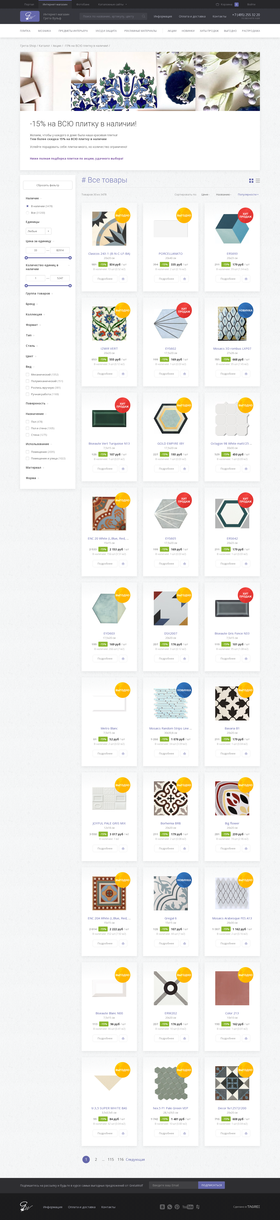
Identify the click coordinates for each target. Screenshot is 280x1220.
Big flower (232, 823)
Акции (172, 31)
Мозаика (44, 31)
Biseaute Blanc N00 (109, 1013)
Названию (223, 194)
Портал (29, 4)
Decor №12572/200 (232, 1108)
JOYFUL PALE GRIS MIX (109, 823)
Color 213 (232, 1013)
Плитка (25, 31)
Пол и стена (42, 428)
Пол (36, 421)
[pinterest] (177, 1206)
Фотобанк (83, 4)
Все (38, 213)
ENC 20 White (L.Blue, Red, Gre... (111, 538)
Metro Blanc (109, 728)
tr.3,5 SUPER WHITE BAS (109, 1108)
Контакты (219, 16)
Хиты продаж (209, 31)
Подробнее (105, 279)
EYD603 (109, 633)
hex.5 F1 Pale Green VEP (170, 1108)
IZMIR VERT (109, 348)
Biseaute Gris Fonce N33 (232, 633)
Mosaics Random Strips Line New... (173, 728)
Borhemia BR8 (170, 823)
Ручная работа (45, 394)
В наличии (41, 206)
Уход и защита (106, 31)
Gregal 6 (171, 918)
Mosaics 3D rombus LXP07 (232, 348)
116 (120, 1159)
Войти (251, 4)
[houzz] (197, 1206)
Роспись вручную (45, 387)
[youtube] (188, 1206)
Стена (39, 435)
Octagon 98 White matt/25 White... (235, 443)
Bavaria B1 (232, 728)
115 (111, 1159)
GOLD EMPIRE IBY (170, 443)
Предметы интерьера (73, 31)
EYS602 (170, 348)
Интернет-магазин (55, 4)
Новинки (188, 31)
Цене (204, 194)
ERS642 (232, 538)
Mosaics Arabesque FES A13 (232, 918)
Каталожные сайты (111, 4)
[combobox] (38, 231)
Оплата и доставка (192, 16)
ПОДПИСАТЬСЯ (211, 1185)
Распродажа (251, 31)
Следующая (135, 1159)
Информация (163, 16)
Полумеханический (47, 381)
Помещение (43, 452)
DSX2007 (170, 633)
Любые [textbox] (32, 231)
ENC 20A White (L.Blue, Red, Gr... (111, 918)
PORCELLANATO (171, 253)
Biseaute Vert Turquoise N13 (109, 443)
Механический (44, 374)
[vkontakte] (162, 1206)
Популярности (247, 194)
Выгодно (230, 31)
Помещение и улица (48, 458)
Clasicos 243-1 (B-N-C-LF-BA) (109, 253)
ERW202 (171, 1013)
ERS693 (232, 253)
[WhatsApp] (169, 1206)
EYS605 (170, 538)
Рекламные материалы (140, 31)
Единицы (32, 222)
